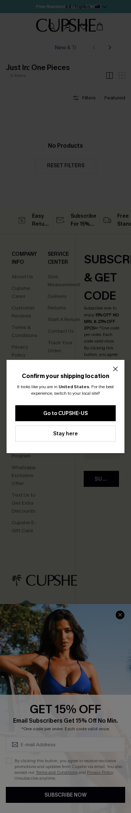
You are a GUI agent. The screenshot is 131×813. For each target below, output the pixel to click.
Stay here (65, 433)
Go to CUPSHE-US (65, 413)
